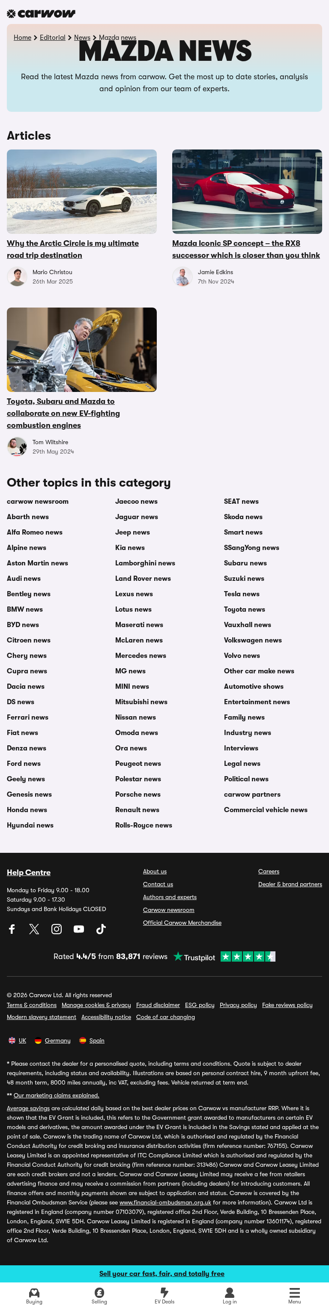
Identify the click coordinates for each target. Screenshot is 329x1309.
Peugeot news (138, 764)
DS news (20, 702)
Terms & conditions (32, 1004)
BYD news (23, 625)
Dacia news (26, 686)
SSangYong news (251, 548)
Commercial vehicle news (266, 810)
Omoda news (136, 733)
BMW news (25, 609)
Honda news (27, 810)
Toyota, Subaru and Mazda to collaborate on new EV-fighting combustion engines (63, 413)
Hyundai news (30, 825)
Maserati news (139, 625)
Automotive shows (254, 686)
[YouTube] (80, 932)
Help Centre (29, 872)
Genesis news (29, 794)
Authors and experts (170, 897)
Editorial (53, 38)
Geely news (26, 779)
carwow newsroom (38, 501)
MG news (130, 671)
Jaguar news (136, 517)
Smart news (243, 532)
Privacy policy (238, 1004)
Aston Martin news (37, 563)
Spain (97, 1040)
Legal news (242, 764)
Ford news (24, 764)
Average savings (28, 1108)
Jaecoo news (136, 501)
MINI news (132, 686)
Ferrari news (27, 717)
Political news (246, 779)
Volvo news (242, 656)
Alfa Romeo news (35, 532)
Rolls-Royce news (143, 825)
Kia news (130, 548)
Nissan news (135, 717)
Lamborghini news (145, 563)
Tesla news (242, 594)
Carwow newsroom (168, 909)
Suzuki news (244, 579)
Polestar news (138, 779)
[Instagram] (57, 932)
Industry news (247, 733)
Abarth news (28, 517)
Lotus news (133, 609)
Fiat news (22, 733)
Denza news (26, 748)
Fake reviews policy (287, 1004)
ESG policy (200, 1004)
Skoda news (243, 517)
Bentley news (29, 594)
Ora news (131, 748)
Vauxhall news (247, 625)
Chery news (27, 656)
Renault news (137, 810)
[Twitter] (35, 932)
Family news (244, 717)
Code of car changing (165, 1016)
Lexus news (134, 594)
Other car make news (259, 671)
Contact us (158, 884)
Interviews (241, 748)
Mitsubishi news (141, 702)
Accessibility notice (106, 1016)
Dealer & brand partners (290, 884)
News (82, 38)
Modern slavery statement (41, 1016)
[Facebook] (13, 932)
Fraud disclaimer (158, 1004)
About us (155, 871)
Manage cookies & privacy (96, 1004)
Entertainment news (257, 702)
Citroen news (29, 640)
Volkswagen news (253, 640)
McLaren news (139, 640)
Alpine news (26, 548)
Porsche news (138, 794)
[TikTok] (101, 932)
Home (22, 38)
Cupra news (27, 671)
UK (22, 1040)
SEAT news (241, 501)
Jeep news (132, 532)
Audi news (24, 579)
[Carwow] (41, 13)
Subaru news (245, 563)
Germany (58, 1040)
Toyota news (244, 609)
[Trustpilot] (221, 956)
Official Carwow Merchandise (182, 922)
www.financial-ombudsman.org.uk (165, 1202)
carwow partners (252, 794)
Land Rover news (143, 579)
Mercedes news (140, 656)
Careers (268, 871)
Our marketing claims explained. (56, 1095)
